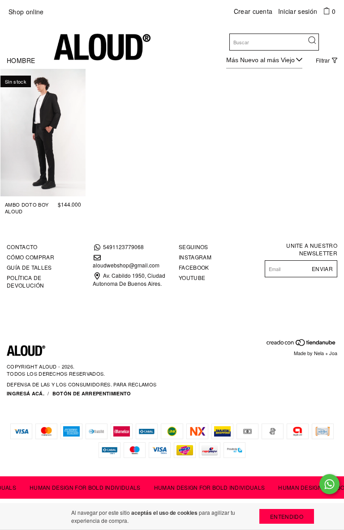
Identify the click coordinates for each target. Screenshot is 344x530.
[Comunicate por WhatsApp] (329, 484)
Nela (319, 352)
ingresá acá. (25, 393)
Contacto (22, 246)
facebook (194, 267)
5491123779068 (123, 246)
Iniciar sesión (297, 11)
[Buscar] (312, 41)
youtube (192, 277)
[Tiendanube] (301, 344)
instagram (195, 257)
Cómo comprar (30, 257)
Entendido (286, 516)
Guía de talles (29, 267)
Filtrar (323, 60)
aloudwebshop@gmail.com (126, 265)
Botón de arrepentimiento (91, 393)
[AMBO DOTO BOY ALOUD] (43, 132)
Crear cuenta (253, 11)
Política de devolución (25, 281)
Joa (333, 352)
